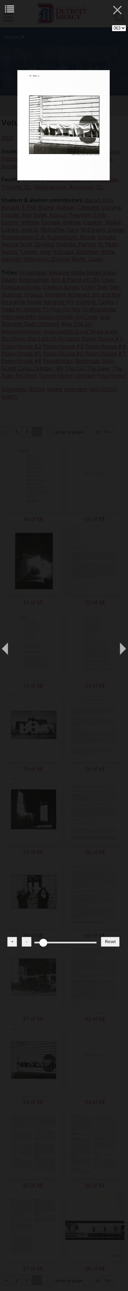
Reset (110, 942)
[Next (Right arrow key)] (116, 645)
